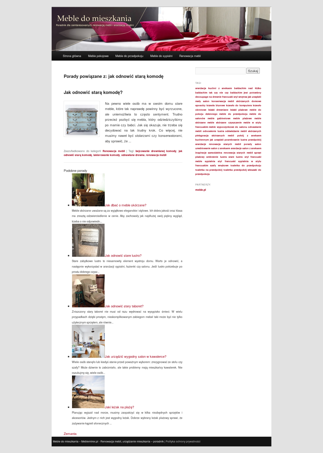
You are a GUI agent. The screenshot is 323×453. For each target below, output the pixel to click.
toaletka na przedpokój (208, 169)
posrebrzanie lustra (236, 139)
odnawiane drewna (133, 155)
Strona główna (72, 56)
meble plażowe (242, 118)
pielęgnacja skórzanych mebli (214, 135)
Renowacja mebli (190, 56)
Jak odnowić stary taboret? (124, 306)
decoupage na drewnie (208, 96)
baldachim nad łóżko (247, 88)
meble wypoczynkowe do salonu (228, 126)
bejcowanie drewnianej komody (156, 151)
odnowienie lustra (213, 131)
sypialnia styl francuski (220, 161)
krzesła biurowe (216, 105)
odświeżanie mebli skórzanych (243, 131)
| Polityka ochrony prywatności (182, 441)
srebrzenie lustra (216, 156)
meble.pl (200, 190)
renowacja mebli (156, 155)
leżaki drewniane (218, 109)
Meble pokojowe (98, 56)
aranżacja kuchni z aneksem (213, 88)
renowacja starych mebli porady (230, 144)
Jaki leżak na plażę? (119, 407)
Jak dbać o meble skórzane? (125, 205)
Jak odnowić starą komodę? (93, 92)
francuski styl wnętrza (234, 96)
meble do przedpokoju (233, 114)
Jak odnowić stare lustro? (123, 255)
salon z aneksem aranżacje (226, 148)
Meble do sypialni (161, 56)
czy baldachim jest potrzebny (243, 92)
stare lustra (236, 156)
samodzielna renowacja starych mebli (230, 152)
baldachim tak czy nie (209, 92)
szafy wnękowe (219, 165)
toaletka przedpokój (235, 169)
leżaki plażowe (239, 109)
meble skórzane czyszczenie (224, 122)
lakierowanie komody (106, 155)
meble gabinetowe (219, 118)
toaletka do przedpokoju (245, 165)
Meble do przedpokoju (129, 56)
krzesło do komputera (239, 105)
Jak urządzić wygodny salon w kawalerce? (135, 356)
